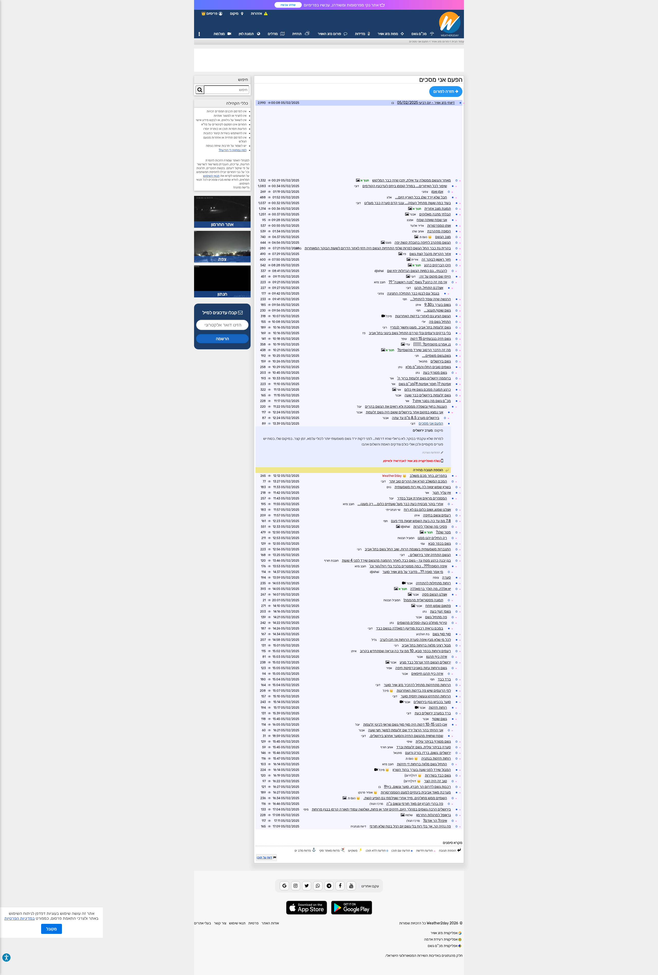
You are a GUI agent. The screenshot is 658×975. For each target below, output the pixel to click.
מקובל (51, 928)
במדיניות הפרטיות (19, 918)
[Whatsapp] (317, 885)
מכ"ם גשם (419, 34)
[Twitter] (306, 885)
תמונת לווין (246, 34)
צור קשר (220, 923)
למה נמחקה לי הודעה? (232, 150)
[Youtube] (351, 885)
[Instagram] (295, 885)
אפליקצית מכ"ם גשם (443, 946)
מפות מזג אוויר (388, 34)
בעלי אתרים (202, 923)
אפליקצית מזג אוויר (444, 933)
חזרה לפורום (444, 91)
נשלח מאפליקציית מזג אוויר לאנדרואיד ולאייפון (411, 461)
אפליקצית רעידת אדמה (441, 939)
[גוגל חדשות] (284, 885)
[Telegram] (329, 885)
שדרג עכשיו (288, 5)
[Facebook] (340, 885)
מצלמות (219, 34)
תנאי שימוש (237, 923)
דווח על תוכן (264, 857)
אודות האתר (270, 923)
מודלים (273, 34)
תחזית (297, 34)
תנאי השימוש (211, 176)
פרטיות (253, 923)
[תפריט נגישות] (6, 957)
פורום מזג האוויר (329, 34)
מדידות (360, 34)
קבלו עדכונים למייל (220, 312)
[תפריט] (199, 34)
